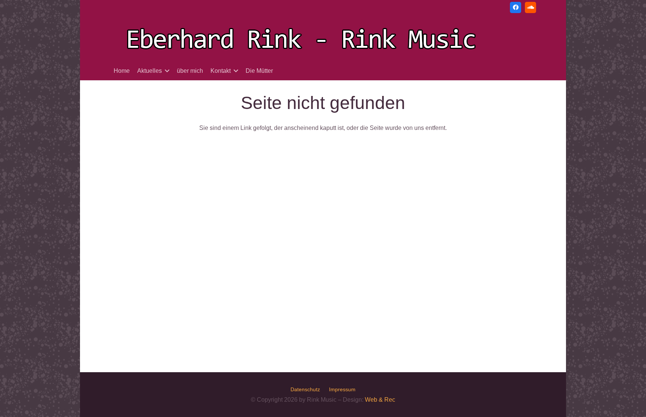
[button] (167, 70)
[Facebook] (515, 7)
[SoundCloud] (530, 7)
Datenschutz (305, 389)
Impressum (342, 389)
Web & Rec (380, 399)
